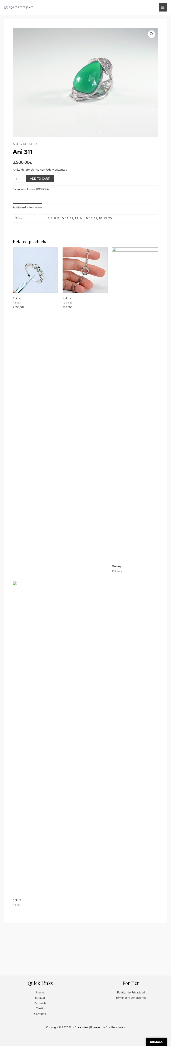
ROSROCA (30, 144)
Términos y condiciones (131, 998)
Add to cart (40, 179)
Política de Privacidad (131, 993)
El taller (40, 998)
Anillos (17, 144)
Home (40, 993)
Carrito (40, 1008)
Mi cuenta (40, 1003)
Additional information (27, 207)
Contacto (40, 1014)
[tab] (27, 207)
